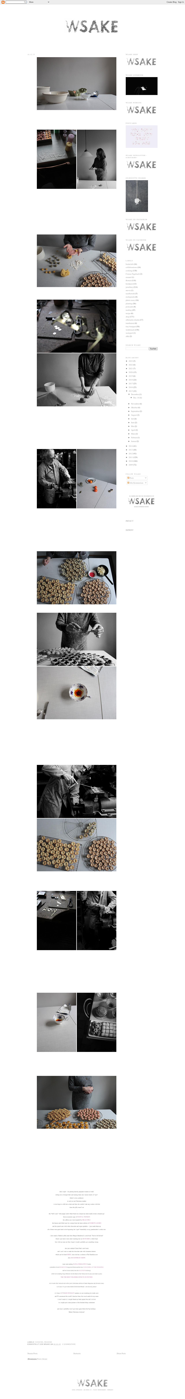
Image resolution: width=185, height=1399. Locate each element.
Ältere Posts (121, 1353)
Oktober (134, 407)
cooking (39, 1342)
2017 (131, 383)
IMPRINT (129, 530)
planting (129, 303)
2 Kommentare (69, 1344)
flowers (128, 280)
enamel (128, 277)
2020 (131, 372)
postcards (129, 306)
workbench (130, 329)
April (133, 430)
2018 (131, 379)
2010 (131, 461)
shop (128, 316)
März (133, 433)
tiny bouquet (131, 326)
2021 (131, 368)
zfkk (127, 336)
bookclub (129, 264)
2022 (131, 364)
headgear (129, 283)
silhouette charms (132, 319)
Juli (132, 418)
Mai (133, 426)
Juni (133, 422)
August (134, 415)
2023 (131, 361)
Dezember (135, 394)
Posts (131, 478)
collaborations (131, 267)
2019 (131, 376)
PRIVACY (129, 521)
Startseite (77, 1353)
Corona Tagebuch (133, 274)
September (135, 411)
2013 (131, 449)
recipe (128, 313)
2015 (131, 391)
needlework (130, 293)
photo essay (130, 300)
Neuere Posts (32, 1353)
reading (48, 1342)
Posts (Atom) (42, 1359)
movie (128, 290)
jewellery (129, 287)
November (135, 403)
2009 (131, 464)
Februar (134, 437)
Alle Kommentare (136, 482)
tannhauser (130, 323)
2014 (131, 446)
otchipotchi (130, 297)
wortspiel (129, 333)
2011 (131, 457)
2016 (131, 387)
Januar (134, 441)
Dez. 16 (136, 397)
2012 (131, 453)
